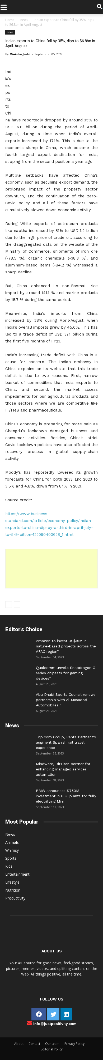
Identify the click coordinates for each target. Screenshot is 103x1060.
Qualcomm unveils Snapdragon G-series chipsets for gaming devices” (66, 672)
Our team (52, 1043)
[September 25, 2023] (18, 742)
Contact (34, 1043)
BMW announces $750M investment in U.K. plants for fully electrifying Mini (66, 795)
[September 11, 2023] (18, 796)
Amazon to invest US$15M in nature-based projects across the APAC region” (66, 646)
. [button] (102, 7)
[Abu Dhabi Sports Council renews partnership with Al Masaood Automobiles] (18, 698)
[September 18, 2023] (18, 769)
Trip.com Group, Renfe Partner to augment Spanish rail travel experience (66, 742)
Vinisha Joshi (20, 54)
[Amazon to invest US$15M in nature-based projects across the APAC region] (18, 646)
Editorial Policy (52, 1049)
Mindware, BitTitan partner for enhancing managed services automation (63, 769)
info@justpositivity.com (54, 1023)
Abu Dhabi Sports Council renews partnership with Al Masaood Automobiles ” (66, 699)
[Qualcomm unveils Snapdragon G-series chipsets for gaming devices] (18, 673)
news (24, 20)
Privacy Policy (74, 1043)
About (19, 1043)
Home (10, 20)
